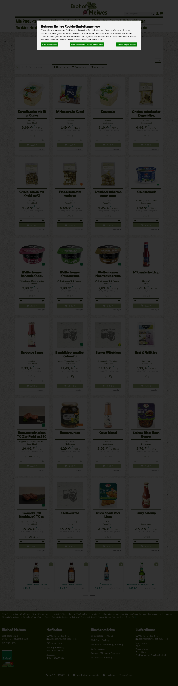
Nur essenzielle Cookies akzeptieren (87, 44)
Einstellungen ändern (127, 44)
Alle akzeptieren (49, 44)
